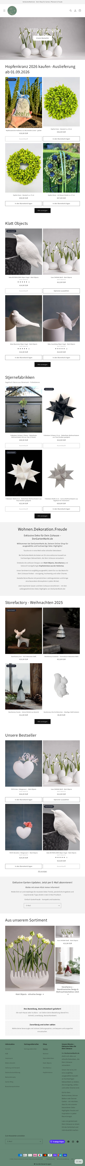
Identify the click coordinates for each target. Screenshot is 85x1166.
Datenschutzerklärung (12, 1072)
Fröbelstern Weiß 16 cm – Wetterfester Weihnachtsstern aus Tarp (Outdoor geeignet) (23, 499)
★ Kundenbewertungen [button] (42, 1164)
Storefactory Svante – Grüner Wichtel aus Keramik (23, 712)
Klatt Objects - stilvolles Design (29, 994)
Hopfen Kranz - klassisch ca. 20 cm (61, 129)
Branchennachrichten (12, 1086)
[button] (4, 10)
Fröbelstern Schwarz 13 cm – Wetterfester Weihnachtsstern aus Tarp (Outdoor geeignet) (61, 436)
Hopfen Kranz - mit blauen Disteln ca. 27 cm (61, 195)
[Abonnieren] (58, 905)
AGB (6, 1054)
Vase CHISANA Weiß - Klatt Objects (61, 277)
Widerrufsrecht (10, 1063)
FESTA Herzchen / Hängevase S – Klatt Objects (24, 853)
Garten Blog (9, 1082)
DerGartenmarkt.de (19, 1159)
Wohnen (46, 1054)
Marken (45, 1049)
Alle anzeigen (42, 210)
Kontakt (8, 1049)
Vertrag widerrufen (30, 1049)
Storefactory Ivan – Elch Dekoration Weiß (23, 656)
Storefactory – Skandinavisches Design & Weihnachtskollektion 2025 (67, 989)
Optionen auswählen (61, 291)
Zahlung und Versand (12, 1068)
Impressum (9, 1058)
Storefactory (47, 1068)
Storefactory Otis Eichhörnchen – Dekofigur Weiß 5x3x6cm (61, 712)
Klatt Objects (47, 1063)
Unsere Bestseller (42, 38)
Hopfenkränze (47, 1072)
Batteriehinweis (10, 1077)
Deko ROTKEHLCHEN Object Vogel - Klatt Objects (24, 277)
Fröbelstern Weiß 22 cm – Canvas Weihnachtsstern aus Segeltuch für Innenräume (61, 499)
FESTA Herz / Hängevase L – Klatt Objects (23, 789)
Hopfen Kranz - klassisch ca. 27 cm (23, 195)
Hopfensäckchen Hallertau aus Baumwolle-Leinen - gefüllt (23, 130)
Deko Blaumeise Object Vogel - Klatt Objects (23, 344)
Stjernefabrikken (48, 1058)
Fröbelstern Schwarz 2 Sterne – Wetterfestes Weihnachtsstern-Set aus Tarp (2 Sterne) (23, 436)
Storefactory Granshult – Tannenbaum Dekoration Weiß (61, 656)
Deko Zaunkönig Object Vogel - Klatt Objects (61, 344)
